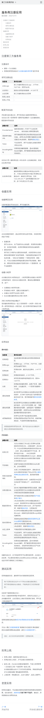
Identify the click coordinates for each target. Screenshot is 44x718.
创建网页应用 (10, 34)
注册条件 (8, 23)
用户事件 (19, 498)
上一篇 (4, 707)
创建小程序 (9, 37)
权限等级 (17, 693)
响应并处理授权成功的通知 (24, 620)
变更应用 (6, 48)
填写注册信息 (10, 26)
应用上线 (6, 45)
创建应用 (6, 31)
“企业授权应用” (30, 630)
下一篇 (40, 707)
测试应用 (6, 42)
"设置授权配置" (15, 627)
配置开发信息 (10, 28)
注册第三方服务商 (9, 20)
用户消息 (37, 496)
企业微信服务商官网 (25, 71)
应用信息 (8, 39)
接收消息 (36, 139)
